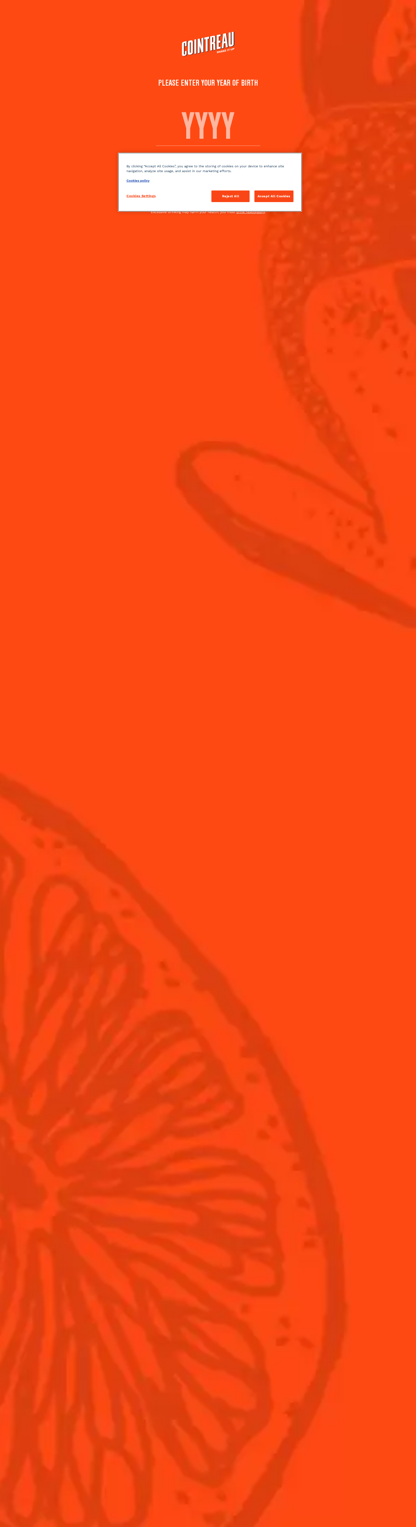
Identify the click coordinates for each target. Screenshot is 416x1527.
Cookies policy (137, 181)
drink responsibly (250, 212)
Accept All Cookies (274, 196)
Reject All (230, 196)
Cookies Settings (141, 196)
